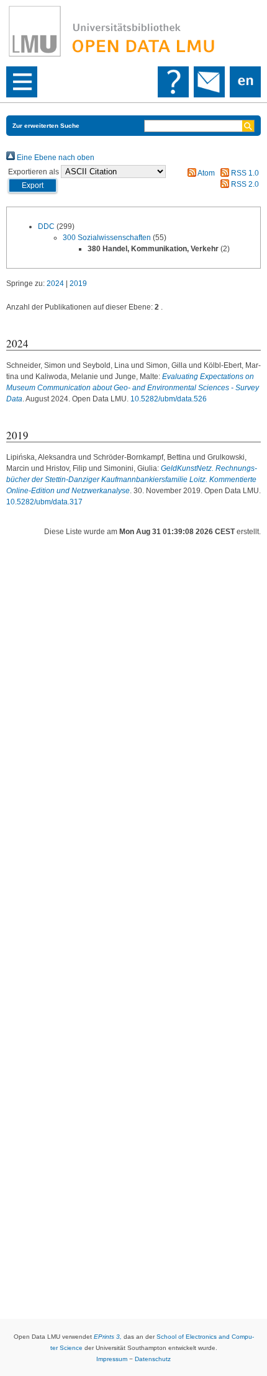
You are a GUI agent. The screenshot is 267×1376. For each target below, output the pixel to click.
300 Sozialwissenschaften (107, 237)
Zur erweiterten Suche (45, 125)
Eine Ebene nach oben (54, 157)
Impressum (111, 1359)
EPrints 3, (108, 1336)
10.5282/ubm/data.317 (44, 502)
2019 (78, 283)
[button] (32, 185)
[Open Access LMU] (133, 31)
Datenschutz (153, 1359)
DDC (46, 226)
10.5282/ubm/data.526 (168, 399)
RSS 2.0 (244, 184)
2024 (55, 283)
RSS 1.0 (244, 173)
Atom (205, 173)
